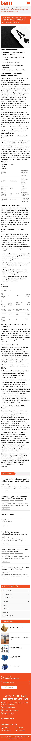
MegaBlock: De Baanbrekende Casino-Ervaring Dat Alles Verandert (15, 568)
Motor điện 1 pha (14, 666)
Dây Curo (6, 609)
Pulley (5, 605)
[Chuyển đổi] (28, 591)
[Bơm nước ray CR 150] (5, 628)
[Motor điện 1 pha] (5, 666)
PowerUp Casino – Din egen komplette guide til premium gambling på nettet (15, 480)
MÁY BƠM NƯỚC (8, 598)
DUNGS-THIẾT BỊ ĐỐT (15, 648)
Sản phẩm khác (8, 616)
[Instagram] (9, 713)
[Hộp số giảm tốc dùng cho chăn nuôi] (5, 638)
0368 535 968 (11, 707)
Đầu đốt (5, 601)
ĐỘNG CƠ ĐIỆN (7, 591)
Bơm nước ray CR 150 (16, 627)
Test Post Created (8, 514)
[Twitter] (12, 713)
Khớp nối (6, 612)
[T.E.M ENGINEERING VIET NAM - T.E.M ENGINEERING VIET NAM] (6, 3)
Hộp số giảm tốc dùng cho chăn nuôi (19, 638)
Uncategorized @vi (13, 8)
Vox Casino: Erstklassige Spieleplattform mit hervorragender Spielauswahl (14, 534)
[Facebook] (2, 713)
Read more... (6, 490)
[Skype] (5, 713)
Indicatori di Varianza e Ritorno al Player (14, 70)
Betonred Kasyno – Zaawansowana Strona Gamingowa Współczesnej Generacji (14, 499)
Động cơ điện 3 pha (15, 657)
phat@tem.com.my (12, 710)
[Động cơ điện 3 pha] (5, 657)
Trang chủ (4, 8)
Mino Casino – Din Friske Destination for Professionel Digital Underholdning (15, 552)
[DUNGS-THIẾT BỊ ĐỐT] (5, 648)
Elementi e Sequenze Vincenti (11, 62)
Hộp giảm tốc (7, 594)
